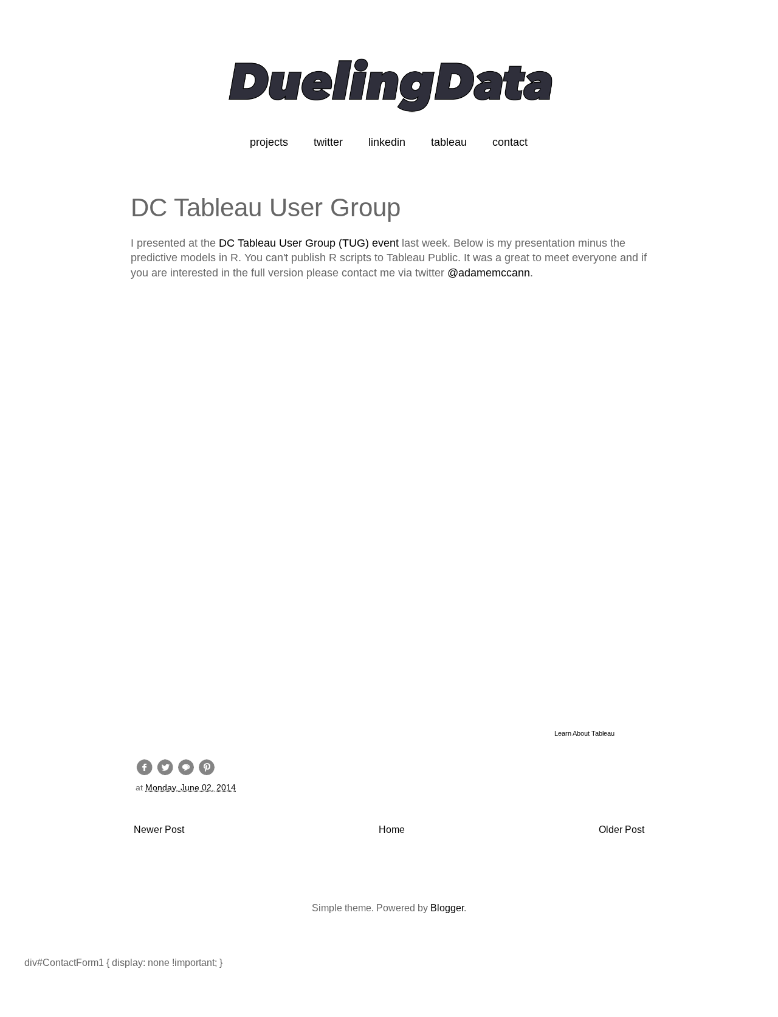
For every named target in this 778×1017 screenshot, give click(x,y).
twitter (328, 142)
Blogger (447, 908)
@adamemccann (488, 273)
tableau (449, 142)
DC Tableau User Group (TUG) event (309, 243)
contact (510, 142)
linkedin (386, 142)
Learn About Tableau (584, 733)
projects (269, 142)
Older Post (621, 829)
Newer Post (159, 829)
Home (392, 829)
